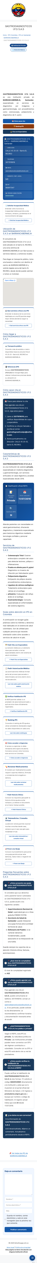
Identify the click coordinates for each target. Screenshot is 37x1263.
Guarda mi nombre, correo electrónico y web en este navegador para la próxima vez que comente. (19, 1219)
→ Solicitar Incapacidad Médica (18, 220)
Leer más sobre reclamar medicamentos (18, 783)
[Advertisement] (18, 72)
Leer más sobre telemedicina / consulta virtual (18, 837)
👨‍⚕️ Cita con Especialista (18, 132)
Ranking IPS (12, 720)
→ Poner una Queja (18, 863)
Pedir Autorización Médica (18, 668)
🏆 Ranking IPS (19, 126)
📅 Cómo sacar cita (18, 121)
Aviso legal (10, 1247)
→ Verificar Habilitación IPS (18, 711)
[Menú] (32, 1258)
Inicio (5, 35)
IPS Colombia (12, 35)
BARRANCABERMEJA (11, 38)
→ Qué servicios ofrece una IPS (18, 325)
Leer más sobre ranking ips (18, 733)
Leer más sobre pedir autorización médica (18, 685)
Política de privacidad (22, 1247)
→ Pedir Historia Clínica (18, 809)
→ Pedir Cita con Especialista (18, 659)
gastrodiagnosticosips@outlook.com (17, 171)
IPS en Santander (25, 35)
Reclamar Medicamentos (18, 767)
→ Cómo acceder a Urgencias (18, 758)
